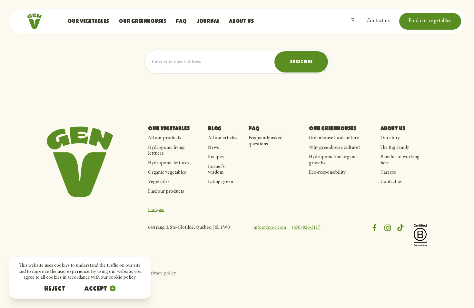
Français (156, 209)
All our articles (222, 138)
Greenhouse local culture (334, 138)
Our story (390, 138)
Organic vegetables (167, 172)
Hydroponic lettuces (168, 163)
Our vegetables (88, 21)
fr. (354, 21)
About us (241, 21)
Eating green (220, 181)
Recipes (216, 157)
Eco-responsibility (327, 172)
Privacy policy (162, 273)
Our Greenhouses (142, 21)
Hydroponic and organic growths (333, 160)
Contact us (378, 21)
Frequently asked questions (265, 141)
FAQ (181, 21)
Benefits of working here (400, 160)
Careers (388, 172)
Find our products (166, 191)
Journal (208, 21)
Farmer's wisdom (216, 169)
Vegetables (159, 181)
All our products (164, 138)
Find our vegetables (430, 21)
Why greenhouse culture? (334, 147)
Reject (54, 289)
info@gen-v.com (269, 227)
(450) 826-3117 (306, 227)
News (213, 147)
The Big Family (394, 147)
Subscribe (301, 62)
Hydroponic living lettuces (166, 150)
